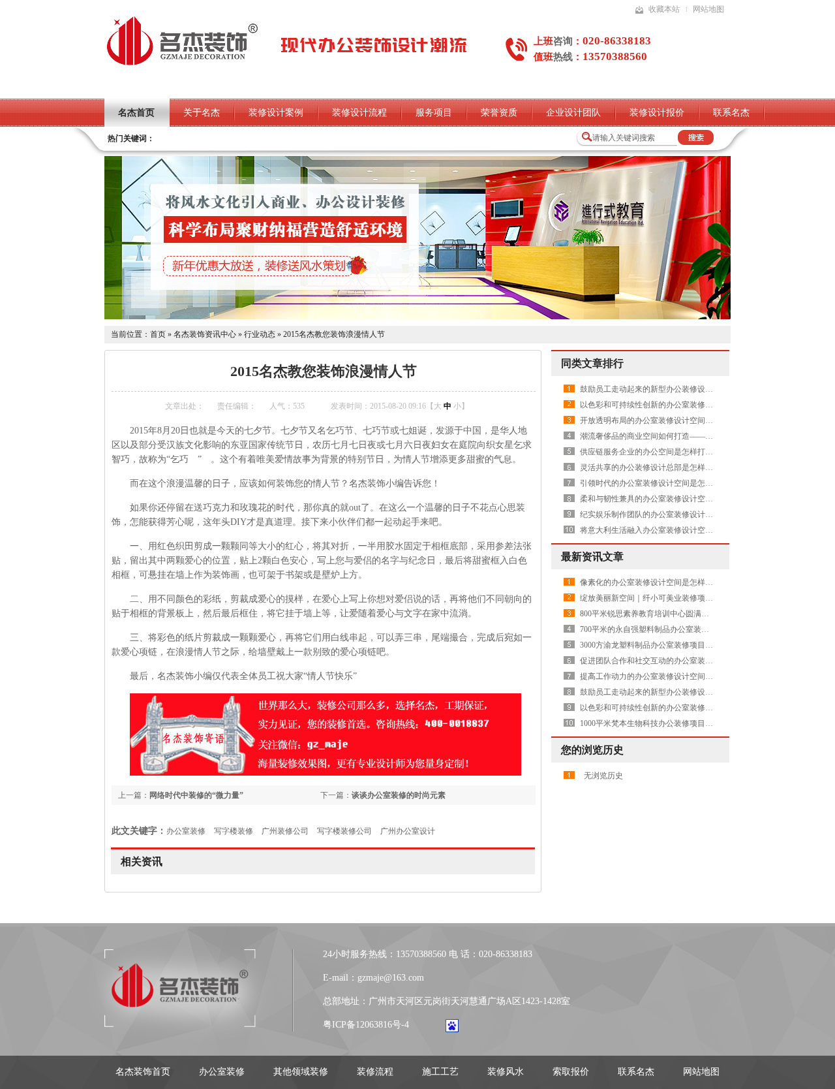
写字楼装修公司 (344, 831)
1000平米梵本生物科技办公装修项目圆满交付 (658, 723)
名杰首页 (136, 113)
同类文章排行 (592, 363)
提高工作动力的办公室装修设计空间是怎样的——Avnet (675, 676)
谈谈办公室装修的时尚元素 (399, 795)
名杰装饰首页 (142, 1072)
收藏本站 (664, 9)
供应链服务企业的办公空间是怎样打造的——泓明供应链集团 (685, 451)
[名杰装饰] (182, 64)
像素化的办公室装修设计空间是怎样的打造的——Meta (674, 582)
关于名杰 (201, 113)
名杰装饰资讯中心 (205, 334)
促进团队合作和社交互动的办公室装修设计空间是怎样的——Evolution (700, 660)
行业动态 (259, 334)
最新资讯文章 (592, 556)
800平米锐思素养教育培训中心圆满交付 (648, 613)
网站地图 (708, 9)
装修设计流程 (359, 113)
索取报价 (571, 1072)
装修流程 (375, 1072)
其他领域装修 (300, 1072)
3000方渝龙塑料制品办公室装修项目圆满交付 (658, 645)
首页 (158, 334)
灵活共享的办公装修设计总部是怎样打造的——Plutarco (675, 467)
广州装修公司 (285, 831)
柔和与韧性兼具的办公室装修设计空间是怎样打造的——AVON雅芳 (696, 498)
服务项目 (434, 113)
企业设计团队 (573, 113)
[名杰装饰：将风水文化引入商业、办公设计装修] (417, 316)
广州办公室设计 (407, 831)
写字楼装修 (233, 831)
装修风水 (505, 1072)
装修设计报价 (657, 113)
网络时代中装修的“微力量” (196, 795)
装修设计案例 (276, 113)
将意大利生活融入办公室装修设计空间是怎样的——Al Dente (684, 530)
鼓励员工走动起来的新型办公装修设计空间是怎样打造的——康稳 (693, 389)
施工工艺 (440, 1072)
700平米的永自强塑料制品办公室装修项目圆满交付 (668, 629)
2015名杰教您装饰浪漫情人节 (334, 334)
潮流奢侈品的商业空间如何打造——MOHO (655, 436)
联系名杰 (731, 113)
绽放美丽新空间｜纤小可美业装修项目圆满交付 (662, 598)
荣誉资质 (499, 113)
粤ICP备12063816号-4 (366, 1025)
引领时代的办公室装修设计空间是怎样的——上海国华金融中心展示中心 (705, 483)
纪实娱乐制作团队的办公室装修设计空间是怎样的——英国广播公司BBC (705, 514)
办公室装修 (185, 831)
